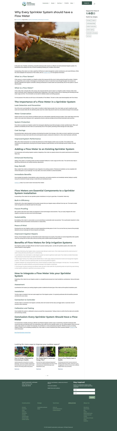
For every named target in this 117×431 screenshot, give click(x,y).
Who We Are (86, 407)
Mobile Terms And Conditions (54, 388)
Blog (85, 410)
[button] (46, 375)
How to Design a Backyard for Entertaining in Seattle (24, 359)
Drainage (88, 20)
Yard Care (89, 36)
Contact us (17, 182)
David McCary (19, 19)
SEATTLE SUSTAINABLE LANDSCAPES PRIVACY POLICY (58, 383)
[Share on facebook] (89, 13)
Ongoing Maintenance (57, 408)
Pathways (24, 411)
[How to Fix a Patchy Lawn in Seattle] (67, 352)
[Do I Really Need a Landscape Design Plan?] (45, 352)
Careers (85, 411)
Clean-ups (55, 407)
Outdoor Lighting (90, 29)
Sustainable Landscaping (37, 19)
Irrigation (30, 19)
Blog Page (17, 332)
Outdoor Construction (91, 26)
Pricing (85, 419)
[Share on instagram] (94, 13)
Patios (23, 410)
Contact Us (72, 327)
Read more (17, 369)
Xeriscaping (24, 413)
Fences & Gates (25, 416)
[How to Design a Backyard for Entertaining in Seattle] (24, 352)
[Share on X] (87, 13)
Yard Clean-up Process (88, 417)
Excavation (24, 408)
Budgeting (86, 420)
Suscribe (92, 397)
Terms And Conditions (52, 385)
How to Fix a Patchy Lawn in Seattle (67, 359)
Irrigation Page (46, 72)
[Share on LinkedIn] (92, 13)
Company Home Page (25, 332)
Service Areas (86, 408)
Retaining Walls (25, 417)
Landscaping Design (91, 23)
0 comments (46, 19)
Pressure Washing (56, 410)
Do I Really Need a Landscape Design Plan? (45, 359)
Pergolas (24, 414)
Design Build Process (88, 413)
